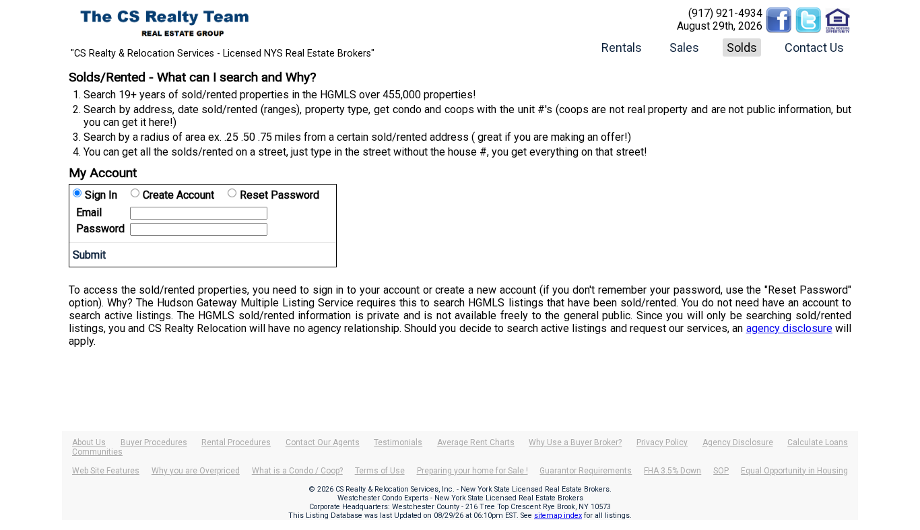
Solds (742, 47)
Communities (97, 452)
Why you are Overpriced (196, 470)
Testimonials (398, 442)
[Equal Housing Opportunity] (837, 13)
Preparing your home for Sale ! (472, 470)
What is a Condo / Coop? (297, 470)
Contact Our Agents (323, 442)
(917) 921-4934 (725, 13)
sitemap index (558, 515)
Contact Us (814, 47)
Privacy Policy (662, 442)
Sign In (101, 195)
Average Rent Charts (476, 442)
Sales (684, 47)
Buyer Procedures (154, 442)
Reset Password (279, 195)
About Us (89, 442)
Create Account (178, 195)
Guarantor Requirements (585, 470)
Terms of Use (380, 470)
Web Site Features (105, 470)
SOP (721, 470)
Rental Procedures (236, 442)
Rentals (621, 47)
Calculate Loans (817, 442)
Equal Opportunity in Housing (794, 470)
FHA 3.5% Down (672, 470)
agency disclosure (789, 328)
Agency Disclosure (737, 442)
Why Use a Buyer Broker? (575, 442)
